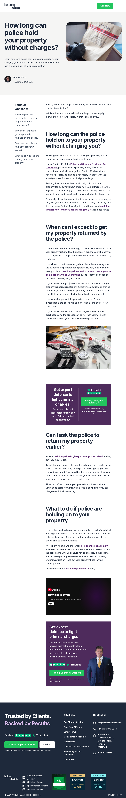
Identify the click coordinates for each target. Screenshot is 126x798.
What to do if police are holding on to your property (27, 159)
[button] (120, 6)
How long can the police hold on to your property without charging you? (26, 119)
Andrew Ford (19, 77)
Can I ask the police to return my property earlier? (26, 147)
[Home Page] (12, 6)
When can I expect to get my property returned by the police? (26, 134)
